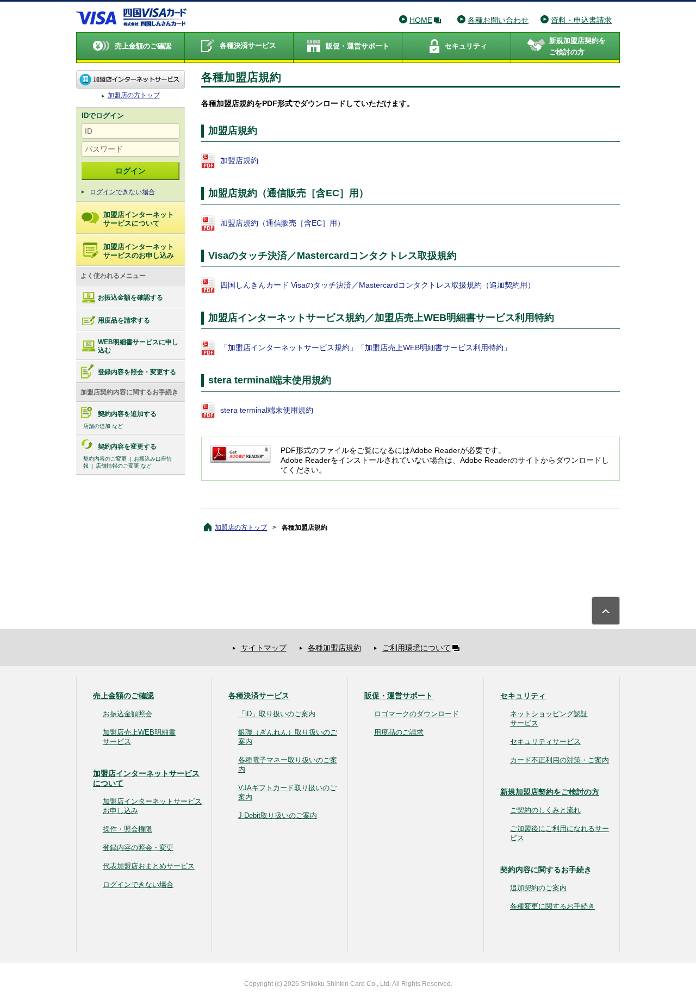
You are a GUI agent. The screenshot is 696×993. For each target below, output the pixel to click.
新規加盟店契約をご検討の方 (549, 791)
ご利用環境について (416, 647)
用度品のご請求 (399, 732)
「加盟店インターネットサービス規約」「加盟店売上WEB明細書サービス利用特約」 (365, 347)
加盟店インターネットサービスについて (138, 218)
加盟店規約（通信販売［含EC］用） (282, 223)
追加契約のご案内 (538, 888)
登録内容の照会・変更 (138, 847)
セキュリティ (523, 695)
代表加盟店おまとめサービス (149, 866)
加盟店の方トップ (130, 79)
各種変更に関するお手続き (552, 906)
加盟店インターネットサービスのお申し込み (138, 251)
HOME (420, 20)
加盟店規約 (239, 160)
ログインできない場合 (122, 192)
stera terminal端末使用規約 (266, 410)
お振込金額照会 (127, 714)
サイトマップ (264, 647)
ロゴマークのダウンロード (416, 714)
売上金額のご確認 (123, 695)
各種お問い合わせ (498, 20)
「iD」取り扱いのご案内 (276, 714)
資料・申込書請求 (581, 20)
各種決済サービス (258, 695)
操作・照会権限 (127, 829)
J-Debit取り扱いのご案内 (277, 815)
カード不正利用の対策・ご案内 (559, 760)
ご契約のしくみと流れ (545, 810)
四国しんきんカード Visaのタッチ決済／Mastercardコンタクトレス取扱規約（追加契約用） (377, 285)
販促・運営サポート (398, 695)
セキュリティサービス (545, 741)
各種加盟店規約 (334, 647)
